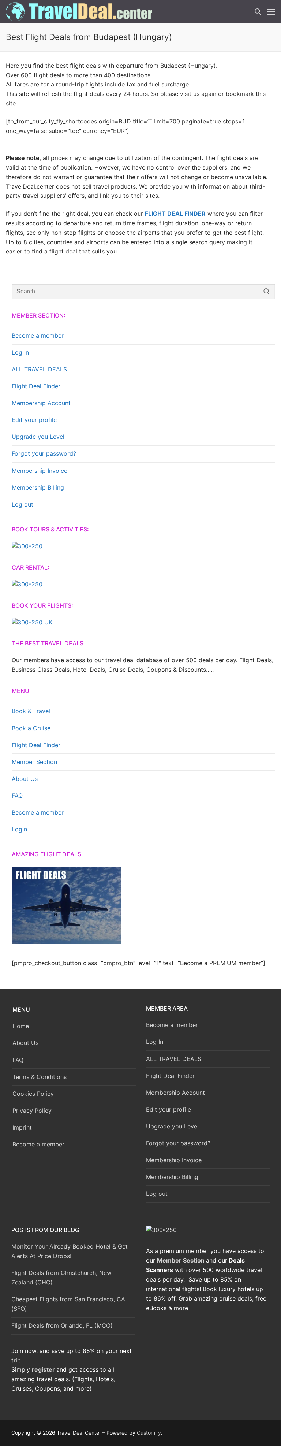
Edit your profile (34, 419)
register (43, 1369)
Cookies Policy (33, 1093)
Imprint (22, 1127)
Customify (149, 1433)
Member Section (34, 761)
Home (20, 1026)
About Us (25, 778)
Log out (22, 504)
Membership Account (41, 403)
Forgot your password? (44, 453)
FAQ (17, 795)
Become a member (38, 335)
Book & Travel (31, 711)
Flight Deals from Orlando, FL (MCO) (62, 1325)
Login (19, 829)
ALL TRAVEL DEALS (39, 369)
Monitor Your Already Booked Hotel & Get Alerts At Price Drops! (69, 1251)
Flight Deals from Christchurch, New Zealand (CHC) (61, 1277)
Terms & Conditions (39, 1076)
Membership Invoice (39, 470)
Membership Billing (38, 487)
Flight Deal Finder (36, 386)
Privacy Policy (32, 1110)
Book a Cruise (31, 728)
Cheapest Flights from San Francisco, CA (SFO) (68, 1303)
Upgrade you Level (38, 436)
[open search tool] (258, 11)
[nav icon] (271, 11)
